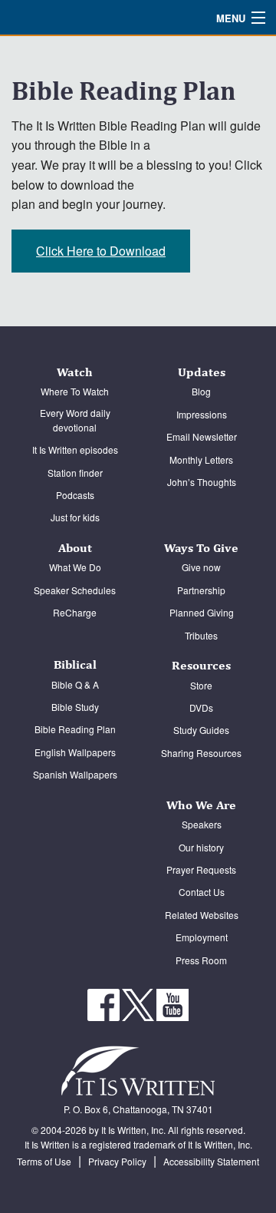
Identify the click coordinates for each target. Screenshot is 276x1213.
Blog (201, 391)
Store (201, 685)
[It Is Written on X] (139, 1003)
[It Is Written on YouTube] (172, 1003)
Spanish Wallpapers (75, 774)
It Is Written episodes (75, 449)
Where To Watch (75, 391)
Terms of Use (44, 1161)
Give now (201, 566)
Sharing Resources (201, 752)
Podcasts (75, 494)
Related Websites (201, 914)
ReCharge (75, 612)
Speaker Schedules (75, 590)
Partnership (201, 590)
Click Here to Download (101, 250)
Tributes (201, 635)
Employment (202, 937)
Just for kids (75, 517)
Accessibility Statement (211, 1161)
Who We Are (201, 805)
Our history (201, 847)
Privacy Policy (117, 1161)
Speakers (202, 824)
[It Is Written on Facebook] (104, 1003)
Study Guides (201, 729)
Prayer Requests (201, 869)
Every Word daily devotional (75, 420)
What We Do (75, 566)
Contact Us (202, 891)
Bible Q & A (75, 684)
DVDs (201, 707)
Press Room (201, 960)
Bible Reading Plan (75, 728)
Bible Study (75, 706)
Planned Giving (201, 612)
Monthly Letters (201, 459)
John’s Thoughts (201, 481)
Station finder (75, 472)
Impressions (201, 414)
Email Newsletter (201, 436)
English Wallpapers (75, 752)
